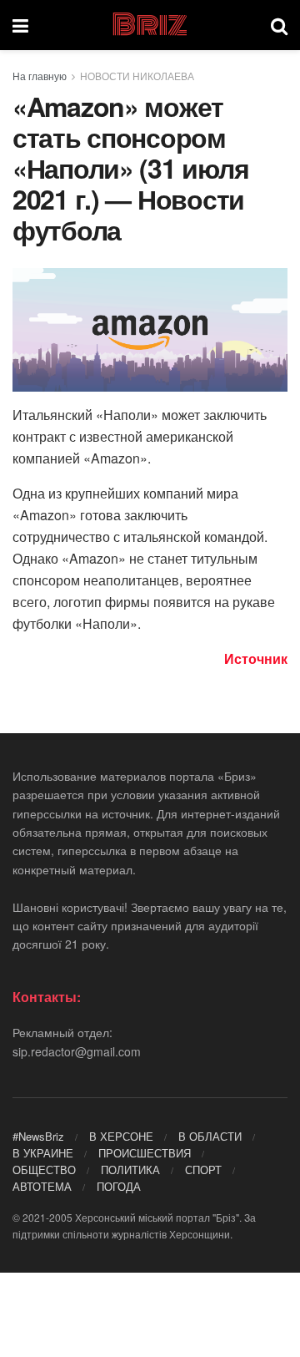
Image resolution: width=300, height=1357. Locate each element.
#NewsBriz (38, 1136)
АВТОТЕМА (42, 1186)
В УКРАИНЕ (42, 1153)
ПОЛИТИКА (130, 1169)
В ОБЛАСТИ (210, 1136)
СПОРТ (203, 1169)
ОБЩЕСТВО (44, 1169)
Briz (149, 25)
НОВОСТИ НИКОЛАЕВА (137, 75)
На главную (39, 75)
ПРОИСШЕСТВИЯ (144, 1153)
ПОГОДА (119, 1186)
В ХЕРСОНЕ (121, 1136)
